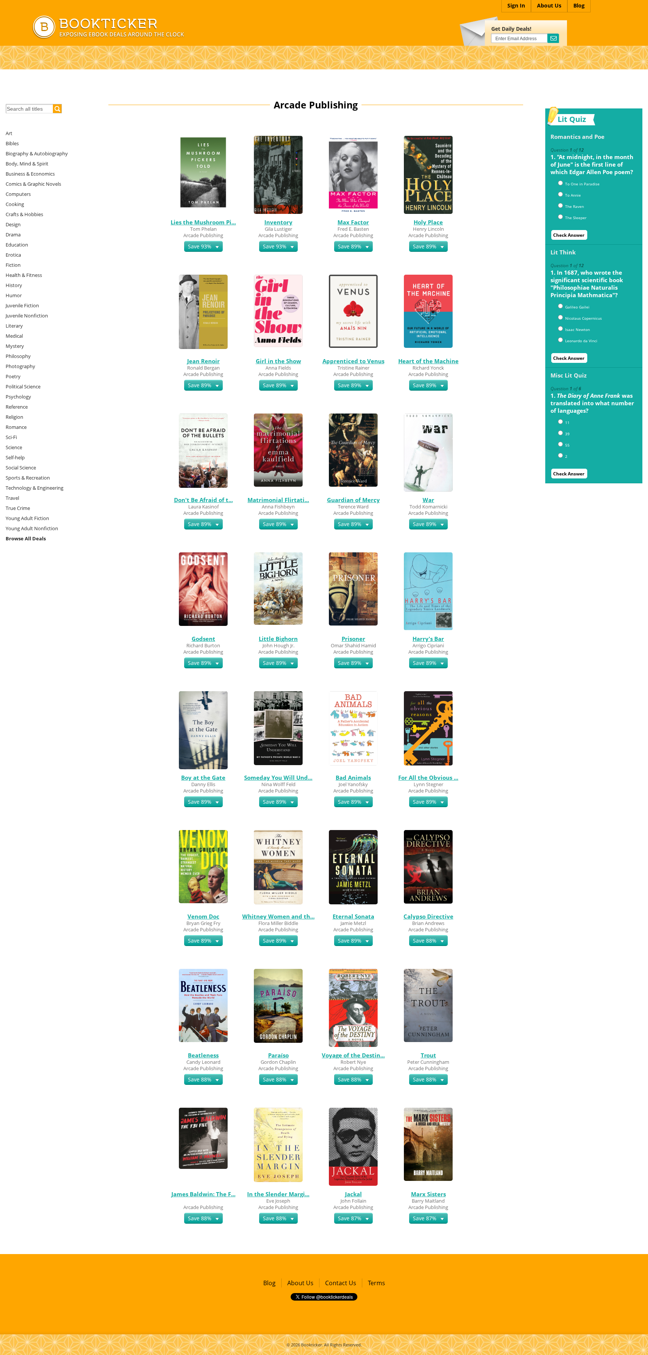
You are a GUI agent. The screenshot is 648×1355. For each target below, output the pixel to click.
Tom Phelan (203, 229)
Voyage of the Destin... (353, 1055)
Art (9, 133)
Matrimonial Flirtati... (278, 500)
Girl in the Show (278, 361)
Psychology (18, 396)
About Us (300, 1283)
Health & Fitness (24, 275)
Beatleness (203, 1055)
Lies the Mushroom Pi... (203, 222)
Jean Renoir (203, 361)
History (14, 285)
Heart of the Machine (428, 361)
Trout (428, 1055)
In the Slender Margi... (278, 1194)
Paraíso (278, 1055)
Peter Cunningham (428, 1062)
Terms (376, 1283)
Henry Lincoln (428, 229)
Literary (14, 325)
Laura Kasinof (203, 506)
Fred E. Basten (353, 229)
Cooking (15, 204)
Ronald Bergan (203, 367)
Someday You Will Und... (278, 777)
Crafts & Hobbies (24, 214)
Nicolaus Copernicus (583, 318)
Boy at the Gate (203, 777)
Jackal (353, 1194)
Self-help (15, 457)
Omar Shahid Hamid (353, 645)
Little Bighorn (278, 638)
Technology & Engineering (34, 487)
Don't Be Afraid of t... (203, 500)
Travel (12, 498)
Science (14, 447)
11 (567, 422)
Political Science (23, 386)
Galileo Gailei (577, 307)
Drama (13, 234)
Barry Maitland (428, 1200)
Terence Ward (353, 506)
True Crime (18, 508)
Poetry (13, 376)
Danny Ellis (203, 784)
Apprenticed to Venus (353, 361)
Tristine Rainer (353, 367)
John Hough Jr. (278, 645)
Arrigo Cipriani (428, 645)
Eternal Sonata (353, 916)
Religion (14, 417)
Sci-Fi (11, 437)
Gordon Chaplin (278, 1062)
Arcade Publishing (203, 235)
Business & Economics (30, 173)
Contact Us (340, 1283)
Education (17, 244)
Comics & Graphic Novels (33, 183)
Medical (14, 335)
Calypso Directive (428, 916)
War (428, 500)
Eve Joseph (278, 1200)
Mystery (15, 346)
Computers (18, 194)
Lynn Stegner (428, 784)
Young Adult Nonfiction (32, 528)
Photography (20, 366)
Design (13, 224)
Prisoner (353, 638)
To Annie (573, 195)
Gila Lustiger (278, 229)
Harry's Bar (428, 638)
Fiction (13, 265)
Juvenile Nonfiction (27, 315)
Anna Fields (278, 367)
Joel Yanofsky (353, 784)
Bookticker (311, 1344)
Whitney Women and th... (278, 916)
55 (567, 445)
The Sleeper (575, 217)
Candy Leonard (203, 1062)
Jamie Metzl (353, 923)
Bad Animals (353, 777)
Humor (14, 295)
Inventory (278, 222)
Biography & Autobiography (37, 153)
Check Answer (568, 235)
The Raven (574, 206)
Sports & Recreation (28, 477)
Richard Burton (203, 645)
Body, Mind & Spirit (27, 163)
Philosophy (18, 356)
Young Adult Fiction (27, 518)
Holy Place (428, 222)
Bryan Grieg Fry (203, 923)
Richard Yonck (428, 367)
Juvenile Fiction (22, 305)
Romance (16, 427)
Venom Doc (203, 916)
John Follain (353, 1200)
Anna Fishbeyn (278, 506)
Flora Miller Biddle (278, 923)
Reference (17, 406)
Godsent (203, 638)
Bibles (12, 143)
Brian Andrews (428, 923)
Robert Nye (353, 1062)
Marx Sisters (428, 1194)
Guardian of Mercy (353, 500)
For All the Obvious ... (428, 777)
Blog (269, 1283)
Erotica (13, 254)
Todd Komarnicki (428, 506)
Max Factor (353, 222)
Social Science (21, 467)
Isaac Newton (577, 329)
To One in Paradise (582, 183)
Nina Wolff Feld (278, 784)
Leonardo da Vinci (581, 340)
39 (567, 433)
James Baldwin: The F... (203, 1194)
